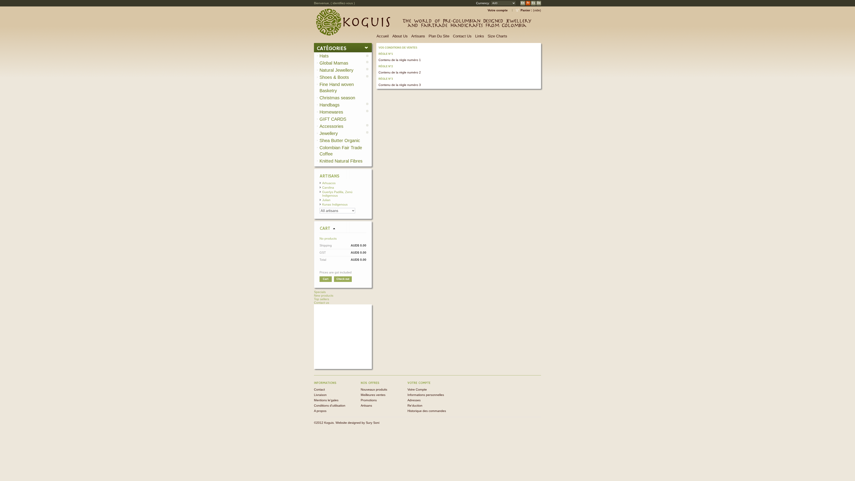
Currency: (483, 3)
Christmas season (337, 97)
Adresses (414, 400)
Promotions (369, 400)
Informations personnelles (425, 395)
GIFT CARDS (333, 119)
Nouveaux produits (374, 389)
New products (323, 295)
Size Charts (497, 36)
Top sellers (321, 299)
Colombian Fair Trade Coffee (341, 150)
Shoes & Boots (334, 77)
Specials (320, 292)
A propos (320, 411)
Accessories (331, 126)
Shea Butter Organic (340, 140)
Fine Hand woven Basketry (337, 87)
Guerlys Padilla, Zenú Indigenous (337, 193)
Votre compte (498, 10)
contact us (462, 36)
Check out (342, 279)
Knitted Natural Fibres (341, 161)
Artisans (418, 36)
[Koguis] (344, 17)
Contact (319, 389)
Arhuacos (329, 183)
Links (479, 36)
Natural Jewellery (336, 70)
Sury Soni (372, 422)
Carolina (328, 187)
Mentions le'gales (326, 400)
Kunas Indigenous (335, 204)
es (533, 2)
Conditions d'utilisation (329, 405)
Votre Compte (417, 389)
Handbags (330, 104)
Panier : (526, 10)
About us (400, 36)
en (522, 2)
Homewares (331, 112)
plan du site (439, 36)
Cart (325, 228)
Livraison (320, 395)
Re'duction (414, 405)
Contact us (321, 302)
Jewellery (329, 133)
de (539, 2)
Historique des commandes (426, 411)
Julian (326, 200)
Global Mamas (334, 63)
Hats (324, 55)
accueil (383, 36)
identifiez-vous (343, 3)
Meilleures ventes (373, 395)
